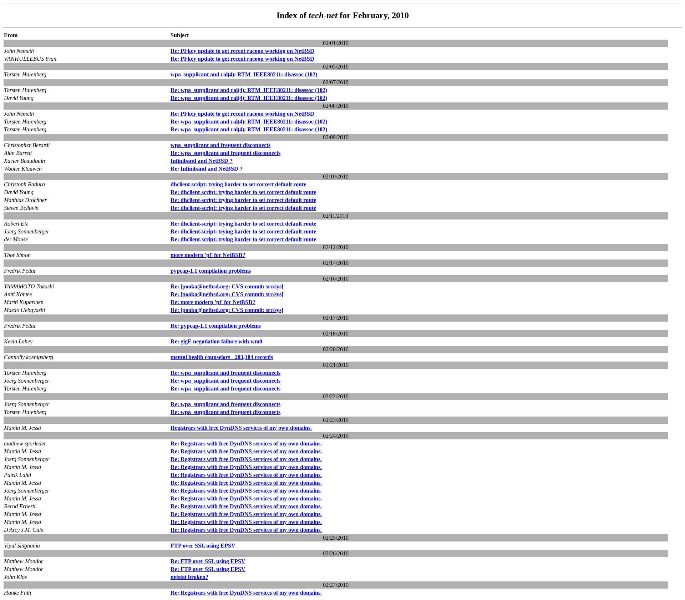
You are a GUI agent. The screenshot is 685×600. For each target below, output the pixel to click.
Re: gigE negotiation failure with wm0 (216, 341)
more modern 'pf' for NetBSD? (208, 255)
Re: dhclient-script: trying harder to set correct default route (243, 192)
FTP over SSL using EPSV (203, 546)
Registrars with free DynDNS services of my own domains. (241, 428)
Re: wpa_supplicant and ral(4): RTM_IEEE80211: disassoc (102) (249, 90)
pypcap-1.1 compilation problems (211, 271)
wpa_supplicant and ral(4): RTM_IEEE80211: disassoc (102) (244, 74)
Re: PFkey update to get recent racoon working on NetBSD (242, 51)
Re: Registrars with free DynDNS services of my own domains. (246, 443)
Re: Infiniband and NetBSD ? (207, 169)
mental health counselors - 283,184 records (222, 357)
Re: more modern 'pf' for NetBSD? (213, 302)
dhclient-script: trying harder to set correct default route (238, 184)
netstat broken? (189, 577)
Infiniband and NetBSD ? (202, 161)
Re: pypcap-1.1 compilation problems (216, 326)
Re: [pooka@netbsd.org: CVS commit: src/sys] (227, 286)
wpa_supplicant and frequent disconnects (220, 145)
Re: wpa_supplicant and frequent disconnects (225, 153)
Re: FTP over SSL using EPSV (208, 561)
